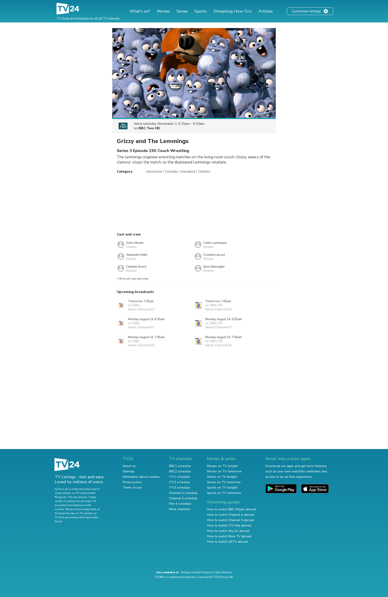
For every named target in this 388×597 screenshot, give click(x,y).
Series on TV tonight (222, 477)
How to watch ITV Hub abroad (229, 525)
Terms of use (132, 487)
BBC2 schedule (180, 471)
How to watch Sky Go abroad (228, 531)
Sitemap (128, 471)
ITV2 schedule (179, 482)
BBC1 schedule (180, 466)
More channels (179, 509)
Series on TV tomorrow (224, 482)
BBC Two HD (149, 128)
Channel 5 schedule (183, 498)
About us (129, 466)
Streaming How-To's (233, 11)
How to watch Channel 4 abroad (230, 515)
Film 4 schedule (180, 504)
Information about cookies (141, 477)
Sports (200, 11)
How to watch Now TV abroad (229, 536)
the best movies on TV (69, 513)
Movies (163, 11)
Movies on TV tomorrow (224, 471)
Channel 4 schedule (183, 493)
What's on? (140, 11)
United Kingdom (202, 572)
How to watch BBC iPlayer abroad (231, 509)
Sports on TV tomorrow (224, 493)
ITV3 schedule (179, 487)
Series (182, 11)
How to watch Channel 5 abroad (230, 520)
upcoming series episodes (81, 517)
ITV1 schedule (179, 477)
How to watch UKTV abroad (227, 542)
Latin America (223, 572)
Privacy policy (132, 482)
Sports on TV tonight (222, 487)
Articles (265, 11)
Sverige (185, 572)
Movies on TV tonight (222, 466)
